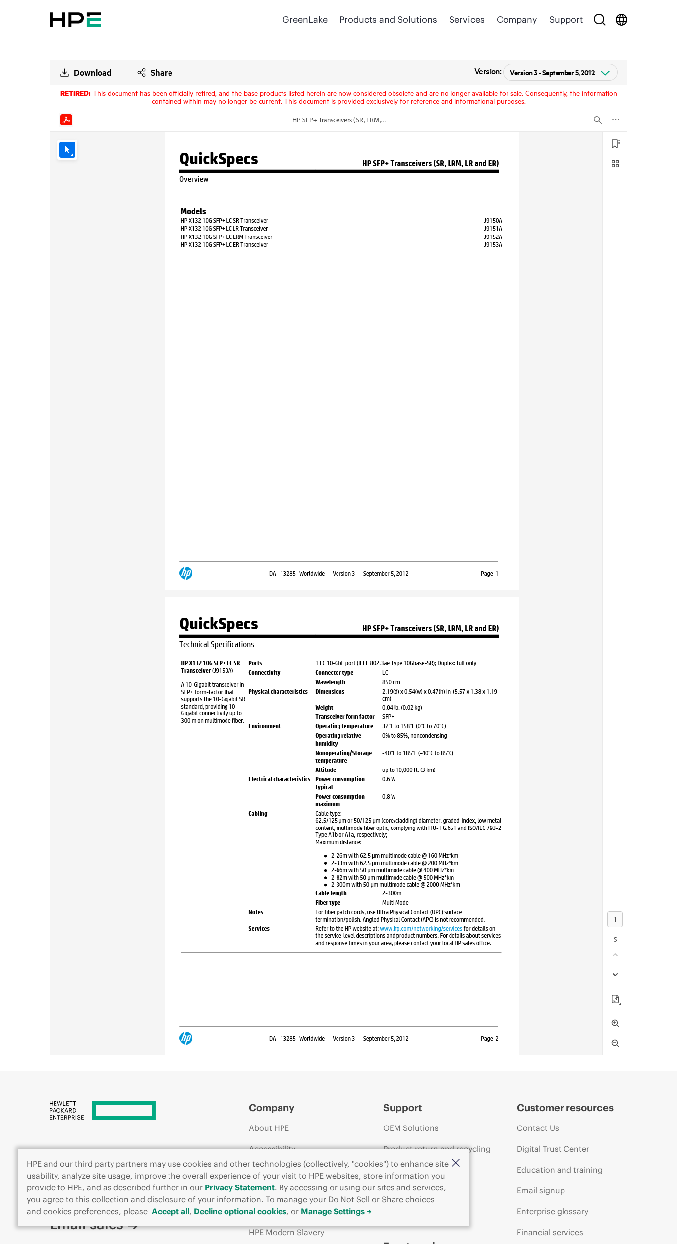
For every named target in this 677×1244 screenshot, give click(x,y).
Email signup (541, 1190)
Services (467, 19)
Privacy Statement (240, 1187)
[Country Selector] (621, 20)
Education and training (560, 1170)
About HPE (269, 1128)
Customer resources (565, 1107)
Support (566, 19)
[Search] (600, 20)
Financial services (550, 1232)
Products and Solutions (388, 19)
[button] (456, 1163)
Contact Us (538, 1128)
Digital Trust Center (553, 1149)
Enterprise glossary (552, 1211)
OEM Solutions (411, 1128)
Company (517, 19)
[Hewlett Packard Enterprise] (75, 20)
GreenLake (305, 19)
